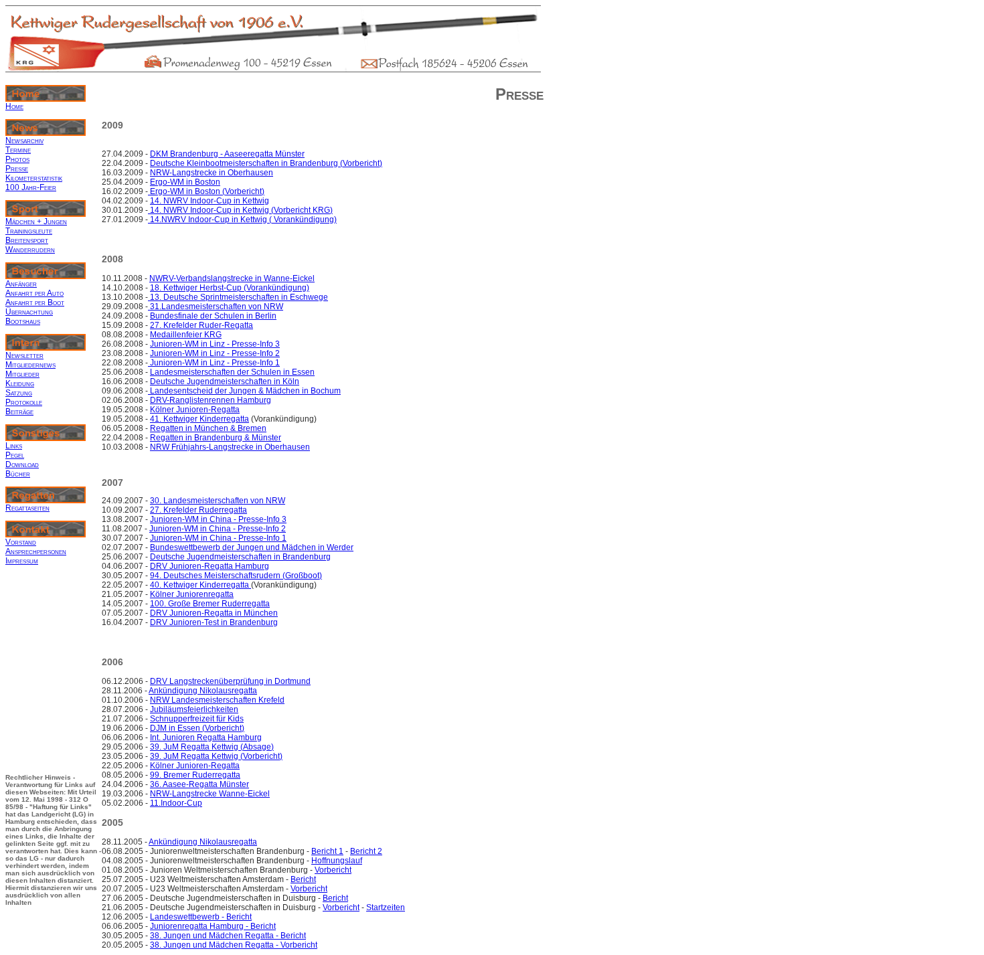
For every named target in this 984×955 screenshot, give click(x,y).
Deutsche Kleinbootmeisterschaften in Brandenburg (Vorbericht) (266, 163)
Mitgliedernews (30, 364)
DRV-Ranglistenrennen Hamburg (210, 400)
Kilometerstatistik (33, 178)
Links (13, 445)
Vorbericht (333, 870)
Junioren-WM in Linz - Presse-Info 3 (215, 344)
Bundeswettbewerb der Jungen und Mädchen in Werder (251, 547)
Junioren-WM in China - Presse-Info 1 (218, 538)
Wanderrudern (30, 249)
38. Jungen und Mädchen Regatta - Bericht (228, 935)
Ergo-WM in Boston (185, 182)
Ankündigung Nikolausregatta (203, 690)
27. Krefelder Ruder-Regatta (201, 325)
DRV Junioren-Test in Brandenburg (214, 622)
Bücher (17, 474)
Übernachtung (29, 312)
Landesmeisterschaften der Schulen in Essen (232, 372)
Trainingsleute (28, 231)
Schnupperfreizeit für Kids (197, 718)
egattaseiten (30, 508)
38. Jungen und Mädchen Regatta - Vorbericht (233, 945)
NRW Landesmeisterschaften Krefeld (217, 700)
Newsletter (24, 355)
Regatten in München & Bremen (208, 428)
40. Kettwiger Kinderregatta (200, 585)
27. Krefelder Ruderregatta (198, 510)
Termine (18, 150)
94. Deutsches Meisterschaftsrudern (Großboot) (236, 575)
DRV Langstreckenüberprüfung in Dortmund (230, 681)
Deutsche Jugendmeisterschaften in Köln (224, 381)
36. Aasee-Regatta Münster (199, 784)
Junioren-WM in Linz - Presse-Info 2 (215, 353)
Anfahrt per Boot (34, 302)
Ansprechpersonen (35, 551)
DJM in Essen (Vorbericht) (197, 728)
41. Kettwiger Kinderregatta (199, 419)
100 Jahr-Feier (30, 187)
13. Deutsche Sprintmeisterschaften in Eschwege (238, 297)
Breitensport (26, 240)
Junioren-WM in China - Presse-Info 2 (217, 528)
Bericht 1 (327, 851)
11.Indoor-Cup (176, 803)
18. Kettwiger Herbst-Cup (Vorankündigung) (229, 287)
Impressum (21, 561)
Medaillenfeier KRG (186, 334)
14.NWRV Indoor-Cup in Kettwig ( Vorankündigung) (242, 219)
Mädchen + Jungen (36, 221)
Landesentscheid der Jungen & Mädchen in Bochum (244, 391)
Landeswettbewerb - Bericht (201, 917)
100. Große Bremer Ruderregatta (210, 603)
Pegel (14, 455)
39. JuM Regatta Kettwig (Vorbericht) (216, 756)
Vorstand (20, 542)
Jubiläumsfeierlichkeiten (194, 709)
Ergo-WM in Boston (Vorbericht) (206, 191)
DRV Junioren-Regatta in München (214, 613)
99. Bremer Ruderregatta (195, 775)
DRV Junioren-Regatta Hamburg (209, 566)
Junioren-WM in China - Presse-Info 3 (218, 519)
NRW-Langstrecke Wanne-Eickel (210, 793)
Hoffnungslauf (336, 860)
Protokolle (23, 402)
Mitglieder (22, 374)
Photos (17, 159)
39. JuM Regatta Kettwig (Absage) (212, 747)
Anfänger (21, 283)
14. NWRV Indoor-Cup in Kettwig (209, 200)
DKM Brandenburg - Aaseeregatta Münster (227, 154)
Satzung (18, 393)
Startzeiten (385, 907)
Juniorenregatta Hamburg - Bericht (213, 926)
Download (22, 464)
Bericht (303, 879)
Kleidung (19, 383)
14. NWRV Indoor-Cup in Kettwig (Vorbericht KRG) (240, 210)
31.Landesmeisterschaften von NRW (215, 306)
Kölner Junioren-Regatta (195, 409)
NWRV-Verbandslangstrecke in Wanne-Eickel (232, 278)
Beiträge (19, 411)
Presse (16, 168)
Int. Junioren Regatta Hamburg (206, 737)
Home (14, 106)
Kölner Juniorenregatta (192, 594)
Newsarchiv (24, 140)
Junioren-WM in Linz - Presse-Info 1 (214, 362)
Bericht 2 (366, 851)
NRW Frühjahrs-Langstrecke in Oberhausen (230, 447)
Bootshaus (22, 321)
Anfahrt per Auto (34, 293)
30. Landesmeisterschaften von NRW (217, 500)
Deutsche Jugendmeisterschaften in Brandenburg (240, 556)
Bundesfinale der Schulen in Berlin (213, 316)
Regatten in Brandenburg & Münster (215, 437)
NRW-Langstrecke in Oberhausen (211, 172)
